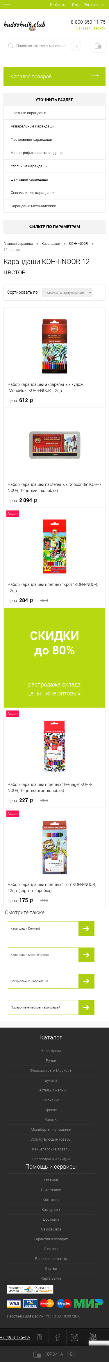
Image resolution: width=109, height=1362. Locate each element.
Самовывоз (51, 1229)
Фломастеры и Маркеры (51, 1070)
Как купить (51, 1209)
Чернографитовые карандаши (36, 153)
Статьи (51, 1268)
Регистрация (95, 5)
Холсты (51, 1119)
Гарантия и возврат (51, 1239)
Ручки (51, 1060)
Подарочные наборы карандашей (35, 1007)
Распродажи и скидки (51, 1159)
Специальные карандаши (32, 192)
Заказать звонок (91, 28)
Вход (76, 5)
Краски (51, 1110)
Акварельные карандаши (32, 126)
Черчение (51, 1100)
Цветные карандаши (28, 113)
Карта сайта (51, 1278)
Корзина (58, 1354)
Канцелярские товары (51, 1149)
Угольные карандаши (29, 166)
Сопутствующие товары (51, 1139)
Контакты (51, 1200)
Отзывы (51, 1249)
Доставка (51, 1219)
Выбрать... (59, 5)
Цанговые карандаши (29, 179)
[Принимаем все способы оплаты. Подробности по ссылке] (58, 1304)
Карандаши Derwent (25, 928)
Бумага (51, 1080)
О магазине (51, 1190)
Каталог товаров (31, 76)
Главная (51, 1180)
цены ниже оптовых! (54, 693)
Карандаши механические (33, 206)
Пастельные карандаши (31, 139)
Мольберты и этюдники (51, 1129)
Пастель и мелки (51, 1090)
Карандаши (51, 1051)
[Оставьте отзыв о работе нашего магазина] (58, 1290)
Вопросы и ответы (51, 1258)
